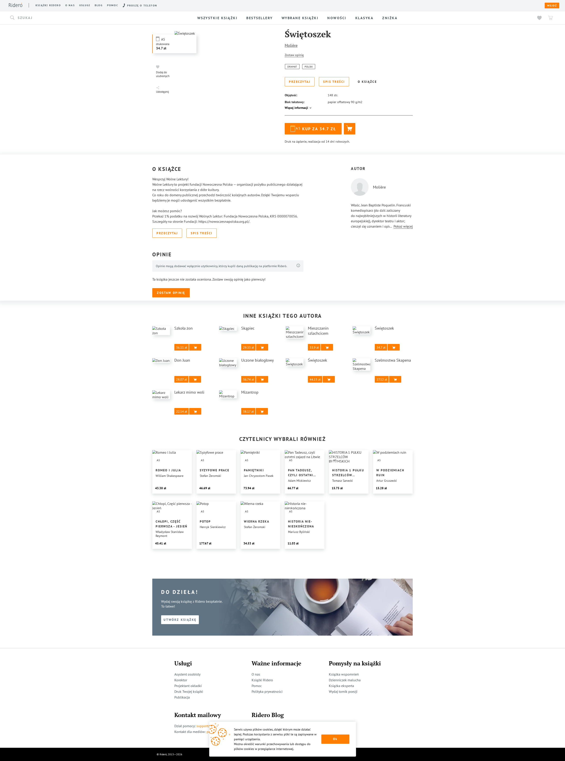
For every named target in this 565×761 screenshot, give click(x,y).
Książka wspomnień (344, 674)
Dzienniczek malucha (345, 680)
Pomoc (112, 5)
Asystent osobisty (187, 674)
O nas (70, 5)
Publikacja (182, 697)
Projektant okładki (188, 686)
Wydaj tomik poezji (343, 691)
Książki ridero (48, 5)
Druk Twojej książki (188, 691)
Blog (99, 5)
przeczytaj (334, 109)
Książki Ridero (262, 680)
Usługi (84, 5)
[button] (79, 18)
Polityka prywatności (267, 691)
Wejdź (552, 5)
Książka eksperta (341, 686)
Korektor (180, 680)
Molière (291, 45)
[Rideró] (15, 5)
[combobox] (79, 18)
